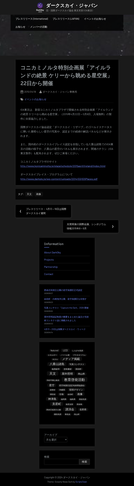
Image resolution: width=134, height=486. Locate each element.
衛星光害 (69, 404)
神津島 (52, 398)
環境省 (52, 394)
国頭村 (78, 369)
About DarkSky (52, 252)
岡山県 (81, 373)
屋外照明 (67, 373)
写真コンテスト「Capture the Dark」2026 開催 (66, 307)
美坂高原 (82, 399)
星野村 (52, 390)
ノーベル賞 (64, 355)
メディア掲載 (71, 359)
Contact (48, 273)
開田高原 (57, 414)
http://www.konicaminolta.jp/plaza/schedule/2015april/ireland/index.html (62, 165)
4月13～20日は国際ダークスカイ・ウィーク (65, 329)
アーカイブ (50, 434)
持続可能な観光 (53, 380)
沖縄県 (62, 390)
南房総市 (56, 369)
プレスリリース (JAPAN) (66, 18)
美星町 (56, 404)
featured (54, 350)
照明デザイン (76, 389)
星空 (51, 385)
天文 (29, 194)
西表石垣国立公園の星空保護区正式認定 (63, 290)
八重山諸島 (57, 364)
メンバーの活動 (38, 26)
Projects (49, 259)
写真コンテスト (76, 364)
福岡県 (63, 399)
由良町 (70, 394)
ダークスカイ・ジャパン (72, 5)
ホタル (55, 359)
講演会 (69, 409)
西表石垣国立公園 (53, 410)
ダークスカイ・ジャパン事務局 (60, 91)
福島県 (72, 399)
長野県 (83, 409)
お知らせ (20, 26)
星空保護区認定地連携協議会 (72, 385)
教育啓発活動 (74, 379)
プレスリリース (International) (32, 18)
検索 (46, 456)
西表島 (79, 404)
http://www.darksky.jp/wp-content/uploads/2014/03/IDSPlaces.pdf (59, 178)
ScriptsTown (81, 481)
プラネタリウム (79, 355)
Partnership (51, 266)
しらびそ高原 (77, 351)
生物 (61, 394)
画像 (38, 194)
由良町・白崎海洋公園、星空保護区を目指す (65, 299)
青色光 (67, 414)
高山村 (76, 414)
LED (65, 350)
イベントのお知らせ (95, 18)
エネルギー (52, 355)
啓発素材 (68, 369)
